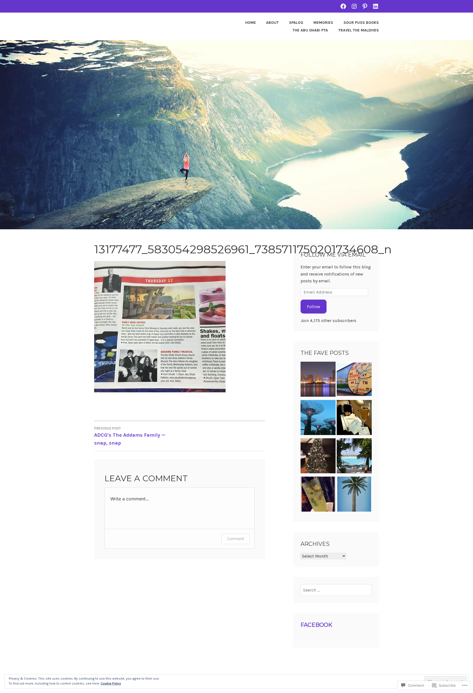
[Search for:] (336, 590)
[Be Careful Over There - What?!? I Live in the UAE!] (318, 380)
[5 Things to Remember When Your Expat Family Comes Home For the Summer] (354, 380)
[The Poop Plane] (354, 418)
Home (250, 22)
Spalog (296, 22)
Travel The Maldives (358, 30)
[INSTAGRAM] (354, 6)
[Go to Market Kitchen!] (318, 495)
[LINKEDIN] (375, 6)
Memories (323, 22)
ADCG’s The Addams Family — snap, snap (129, 436)
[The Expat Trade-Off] (354, 456)
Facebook (316, 625)
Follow (313, 306)
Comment (235, 538)
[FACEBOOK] (343, 6)
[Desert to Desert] (354, 495)
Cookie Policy (111, 683)
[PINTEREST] (365, 6)
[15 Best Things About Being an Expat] (318, 418)
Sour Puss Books (361, 22)
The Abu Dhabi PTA (310, 30)
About (272, 22)
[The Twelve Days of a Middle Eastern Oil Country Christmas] (318, 456)
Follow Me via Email (333, 254)
